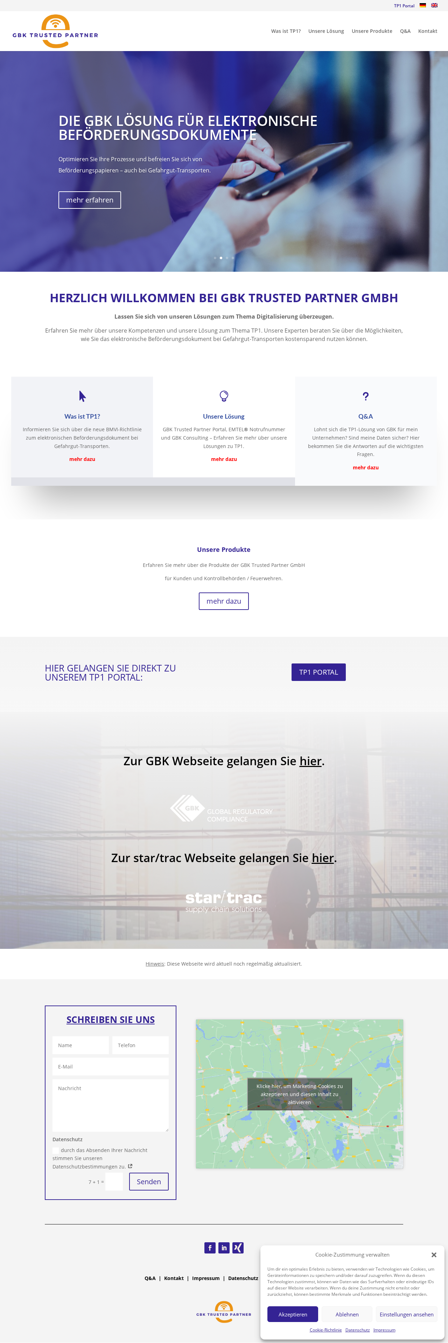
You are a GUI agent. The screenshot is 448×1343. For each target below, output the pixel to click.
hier (311, 761)
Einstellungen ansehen (407, 1314)
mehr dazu (223, 601)
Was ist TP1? (286, 31)
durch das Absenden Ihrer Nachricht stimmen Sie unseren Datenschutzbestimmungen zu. (99, 1158)
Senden (149, 1181)
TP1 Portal (404, 6)
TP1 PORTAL (318, 672)
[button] (434, 1254)
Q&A (405, 31)
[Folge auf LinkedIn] (224, 1247)
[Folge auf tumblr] (238, 1247)
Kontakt (428, 31)
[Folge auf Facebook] (210, 1247)
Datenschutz (357, 1330)
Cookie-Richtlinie (326, 1330)
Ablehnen (347, 1314)
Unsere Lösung (326, 31)
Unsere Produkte (372, 31)
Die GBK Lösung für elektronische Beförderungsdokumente (187, 127)
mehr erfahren (89, 200)
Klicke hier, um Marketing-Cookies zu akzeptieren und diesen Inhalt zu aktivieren (300, 1094)
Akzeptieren (293, 1314)
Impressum (384, 1330)
